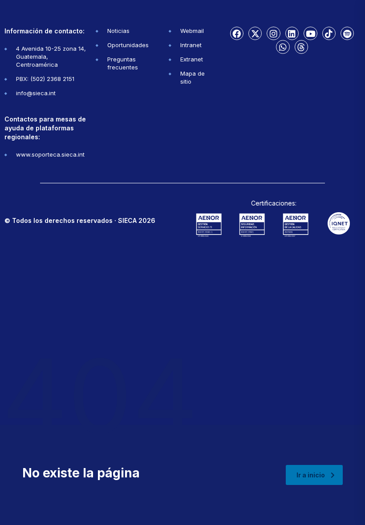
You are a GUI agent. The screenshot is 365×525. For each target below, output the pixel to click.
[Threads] (301, 46)
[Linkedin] (292, 33)
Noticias (118, 30)
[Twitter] (255, 33)
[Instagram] (273, 33)
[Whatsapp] (282, 46)
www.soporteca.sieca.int (50, 154)
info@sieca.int (36, 93)
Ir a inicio (310, 475)
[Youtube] (310, 33)
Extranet (191, 59)
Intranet (191, 44)
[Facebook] (236, 33)
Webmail (192, 30)
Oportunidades (128, 44)
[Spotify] (347, 33)
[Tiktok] (329, 33)
